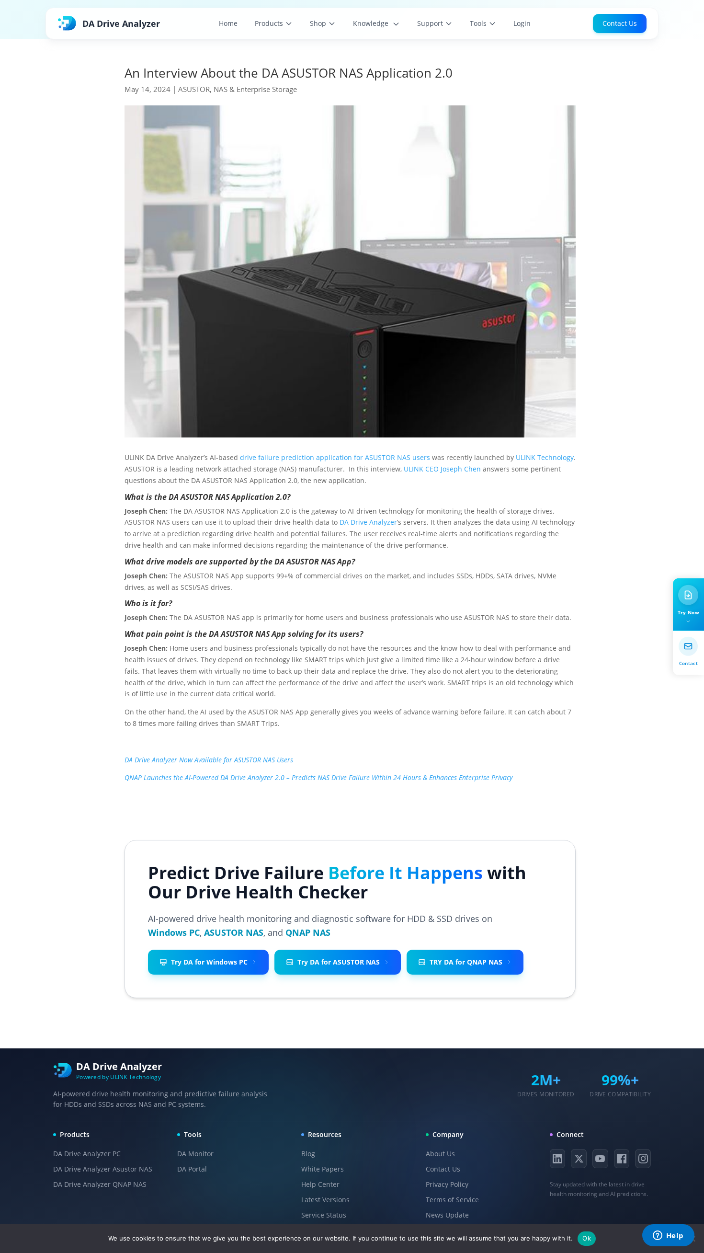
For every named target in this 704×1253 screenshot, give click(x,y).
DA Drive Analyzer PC (87, 1153)
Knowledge (371, 23)
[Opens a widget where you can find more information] (668, 1236)
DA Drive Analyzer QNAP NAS (100, 1184)
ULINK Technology (545, 457)
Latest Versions (325, 1199)
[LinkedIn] (558, 1158)
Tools (478, 23)
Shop (318, 23)
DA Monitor (195, 1153)
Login (522, 23)
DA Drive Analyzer (368, 522)
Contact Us (619, 23)
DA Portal (192, 1168)
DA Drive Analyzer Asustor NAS (102, 1168)
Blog (308, 1153)
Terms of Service (452, 1199)
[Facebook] (622, 1158)
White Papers (322, 1168)
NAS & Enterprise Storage (255, 89)
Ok (586, 1238)
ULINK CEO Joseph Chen (442, 468)
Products (269, 23)
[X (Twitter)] (579, 1158)
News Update (447, 1214)
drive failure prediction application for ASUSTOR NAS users (335, 457)
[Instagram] (643, 1158)
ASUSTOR (194, 89)
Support (430, 23)
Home (228, 23)
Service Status (323, 1214)
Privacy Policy (447, 1184)
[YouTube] (600, 1158)
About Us (440, 1153)
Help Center (320, 1184)
